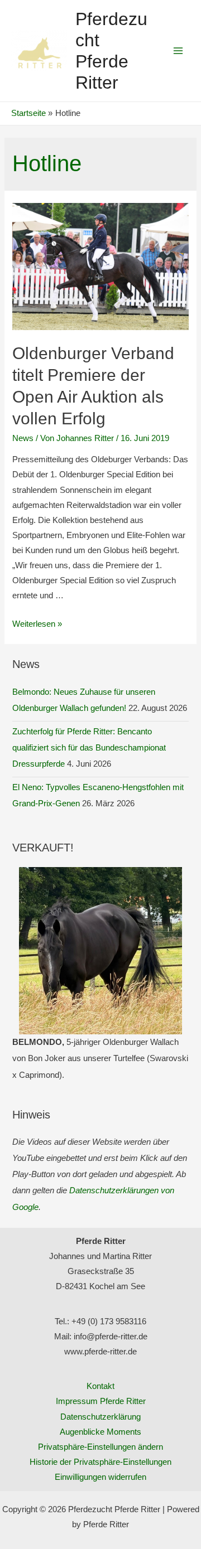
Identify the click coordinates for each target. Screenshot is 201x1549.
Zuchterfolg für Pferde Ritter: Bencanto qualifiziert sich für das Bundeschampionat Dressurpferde (89, 747)
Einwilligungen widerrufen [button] (100, 1477)
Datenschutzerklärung (100, 1416)
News (23, 438)
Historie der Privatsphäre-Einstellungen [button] (100, 1462)
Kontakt (100, 1386)
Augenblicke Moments (100, 1431)
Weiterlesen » (37, 623)
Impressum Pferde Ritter (101, 1401)
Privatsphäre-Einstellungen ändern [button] (100, 1446)
